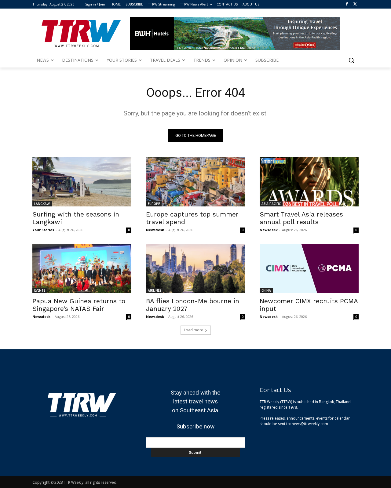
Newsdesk (155, 230)
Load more (193, 330)
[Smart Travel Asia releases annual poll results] (309, 181)
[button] (351, 60)
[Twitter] (355, 4)
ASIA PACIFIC (271, 204)
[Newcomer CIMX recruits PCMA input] (309, 268)
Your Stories (43, 230)
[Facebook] (346, 4)
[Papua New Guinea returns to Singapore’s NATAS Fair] (81, 268)
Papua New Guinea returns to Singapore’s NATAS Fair (78, 304)
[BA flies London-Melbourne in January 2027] (195, 268)
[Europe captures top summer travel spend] (195, 181)
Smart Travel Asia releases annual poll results (301, 218)
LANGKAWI (42, 204)
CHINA (266, 290)
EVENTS (40, 290)
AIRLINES (154, 290)
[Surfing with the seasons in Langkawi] (81, 181)
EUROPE (154, 204)
